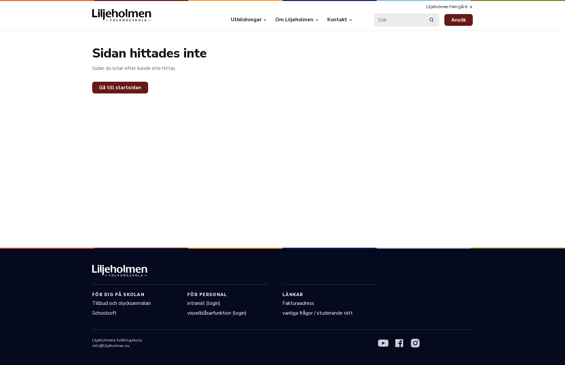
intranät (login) (203, 303)
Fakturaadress (298, 303)
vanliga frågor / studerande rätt (317, 313)
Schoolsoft (104, 313)
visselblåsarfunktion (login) (217, 313)
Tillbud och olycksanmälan (121, 303)
